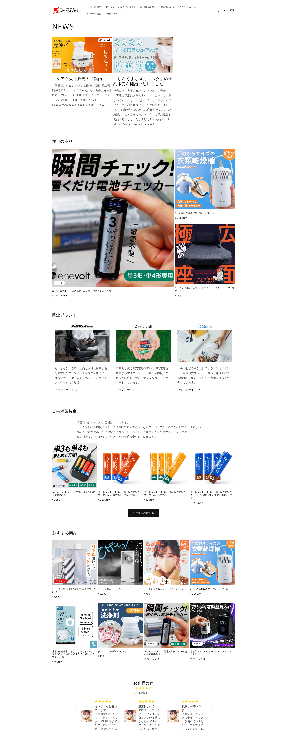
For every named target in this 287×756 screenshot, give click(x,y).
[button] (115, 13)
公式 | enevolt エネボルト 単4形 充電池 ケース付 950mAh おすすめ (166, 493)
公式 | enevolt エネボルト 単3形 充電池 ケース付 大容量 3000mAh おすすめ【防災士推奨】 (212, 495)
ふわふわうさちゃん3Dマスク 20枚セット (165, 589)
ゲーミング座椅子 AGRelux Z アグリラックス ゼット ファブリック (205, 289)
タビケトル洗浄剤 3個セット (112, 651)
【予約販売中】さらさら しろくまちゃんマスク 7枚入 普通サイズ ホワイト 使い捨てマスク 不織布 (74, 654)
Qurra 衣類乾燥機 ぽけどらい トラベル (194, 213)
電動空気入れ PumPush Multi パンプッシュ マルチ (211, 653)
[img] (144, 688)
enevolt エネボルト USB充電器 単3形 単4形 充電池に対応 (73, 493)
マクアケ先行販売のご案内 (77, 78)
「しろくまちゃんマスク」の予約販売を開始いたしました (142, 81)
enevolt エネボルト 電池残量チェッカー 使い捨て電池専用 (81, 291)
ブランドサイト (64, 390)
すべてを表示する (143, 512)
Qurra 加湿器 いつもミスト (111, 589)
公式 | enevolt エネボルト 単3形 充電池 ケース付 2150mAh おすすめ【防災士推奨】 (120, 493)
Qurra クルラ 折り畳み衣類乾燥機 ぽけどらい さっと (74, 590)
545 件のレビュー (143, 693)
